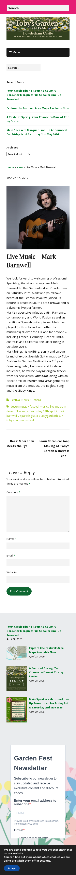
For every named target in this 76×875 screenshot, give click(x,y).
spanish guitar (29, 416)
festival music (39, 406)
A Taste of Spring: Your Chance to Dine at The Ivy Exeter (46, 672)
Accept (12, 868)
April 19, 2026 (37, 712)
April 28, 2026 (37, 656)
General (36, 400)
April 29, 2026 (14, 639)
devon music (19, 406)
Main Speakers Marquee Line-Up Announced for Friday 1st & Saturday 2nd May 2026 (49, 703)
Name (11, 538)
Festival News (20, 400)
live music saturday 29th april (36, 411)
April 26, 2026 (37, 680)
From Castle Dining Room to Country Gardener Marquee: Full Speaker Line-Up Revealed (33, 95)
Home (10, 167)
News (20, 167)
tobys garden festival (20, 420)
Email (10, 555)
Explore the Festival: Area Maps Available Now (37, 108)
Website (11, 572)
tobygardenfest (51, 416)
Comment (13, 492)
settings (45, 861)
